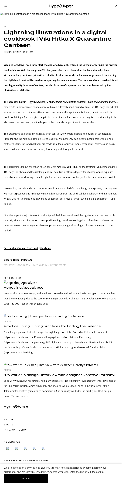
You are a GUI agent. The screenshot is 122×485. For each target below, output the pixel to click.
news (19, 265)
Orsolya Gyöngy (12, 52)
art (5, 27)
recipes (62, 265)
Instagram (26, 260)
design (11, 265)
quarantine (51, 265)
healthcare (38, 265)
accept (26, 478)
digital (27, 265)
